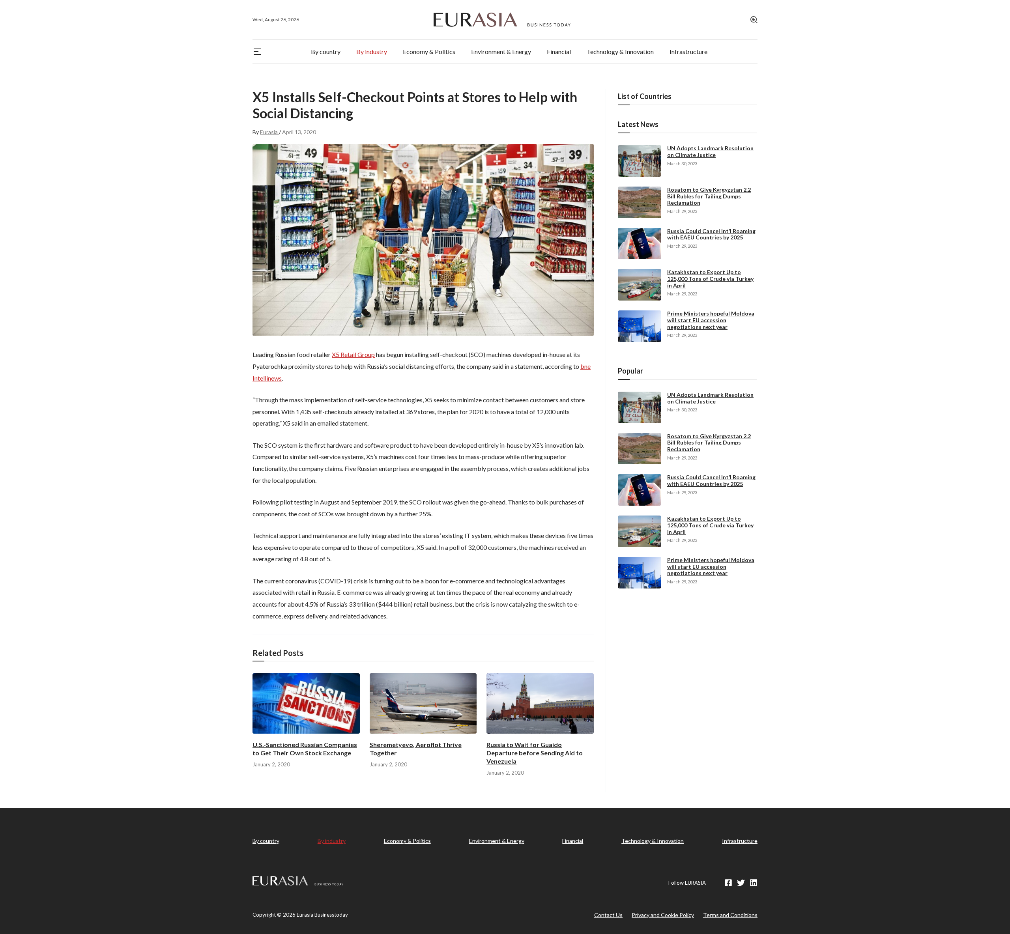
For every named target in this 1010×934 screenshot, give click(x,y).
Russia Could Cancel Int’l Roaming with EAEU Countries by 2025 (711, 234)
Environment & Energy (496, 840)
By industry (332, 840)
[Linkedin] (754, 883)
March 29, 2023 (682, 211)
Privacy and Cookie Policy (663, 915)
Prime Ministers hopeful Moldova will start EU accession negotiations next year (710, 320)
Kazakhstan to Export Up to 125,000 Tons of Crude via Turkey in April (710, 279)
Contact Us (608, 915)
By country (265, 840)
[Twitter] (741, 883)
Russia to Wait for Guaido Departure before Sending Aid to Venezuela (534, 753)
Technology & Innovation (652, 840)
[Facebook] (728, 883)
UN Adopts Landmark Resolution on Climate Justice (710, 151)
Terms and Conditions (730, 915)
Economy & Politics (407, 840)
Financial (572, 840)
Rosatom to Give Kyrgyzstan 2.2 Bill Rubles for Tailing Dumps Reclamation (709, 196)
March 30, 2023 (682, 163)
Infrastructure (740, 840)
